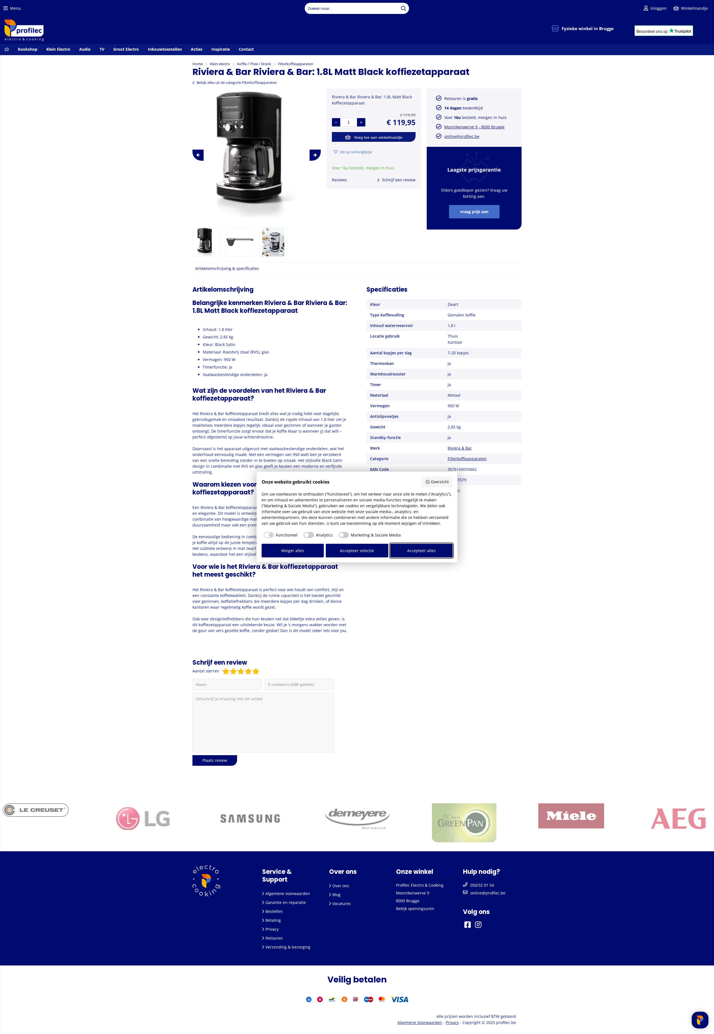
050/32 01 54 (482, 885)
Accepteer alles (421, 550)
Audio (85, 49)
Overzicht (440, 481)
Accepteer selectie (357, 550)
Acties (196, 49)
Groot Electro (126, 49)
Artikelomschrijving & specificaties (227, 268)
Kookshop (27, 49)
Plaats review (214, 760)
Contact (246, 49)
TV (102, 49)
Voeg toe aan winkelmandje (378, 137)
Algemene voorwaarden (288, 893)
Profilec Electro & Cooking (419, 885)
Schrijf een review (399, 179)
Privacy (272, 929)
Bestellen (274, 911)
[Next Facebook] (485, 924)
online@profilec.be (461, 136)
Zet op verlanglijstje (356, 151)
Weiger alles (292, 550)
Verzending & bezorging (288, 947)
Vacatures (341, 903)
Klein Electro (58, 49)
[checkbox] (280, 535)
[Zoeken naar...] (403, 8)
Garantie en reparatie (286, 902)
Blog (336, 894)
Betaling (273, 920)
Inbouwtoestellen (165, 49)
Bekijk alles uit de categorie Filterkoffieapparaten (237, 82)
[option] (256, 155)
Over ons (340, 885)
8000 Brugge (407, 900)
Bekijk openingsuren (415, 908)
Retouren (274, 938)
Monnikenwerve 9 (412, 893)
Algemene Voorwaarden (419, 1022)
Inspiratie (220, 49)
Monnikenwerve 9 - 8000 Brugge (474, 127)
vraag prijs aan (474, 211)
